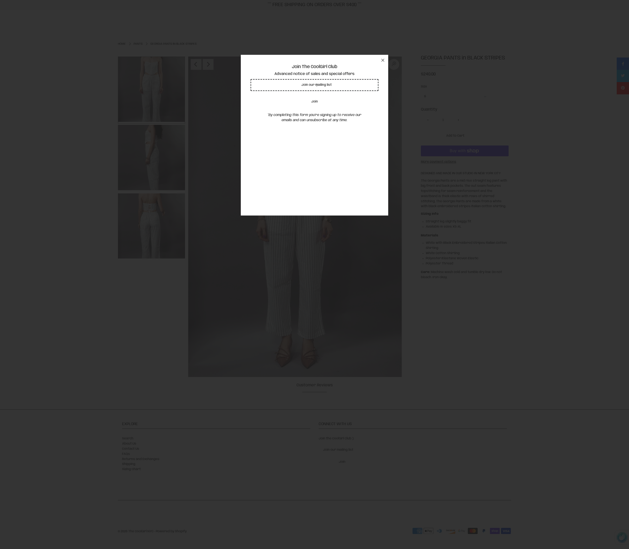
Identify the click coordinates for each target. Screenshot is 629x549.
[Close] (382, 60)
